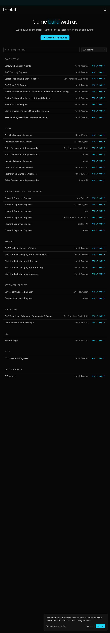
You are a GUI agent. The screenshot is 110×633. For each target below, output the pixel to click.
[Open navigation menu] (105, 9)
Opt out (90, 626)
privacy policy (60, 626)
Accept (100, 626)
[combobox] (94, 49)
